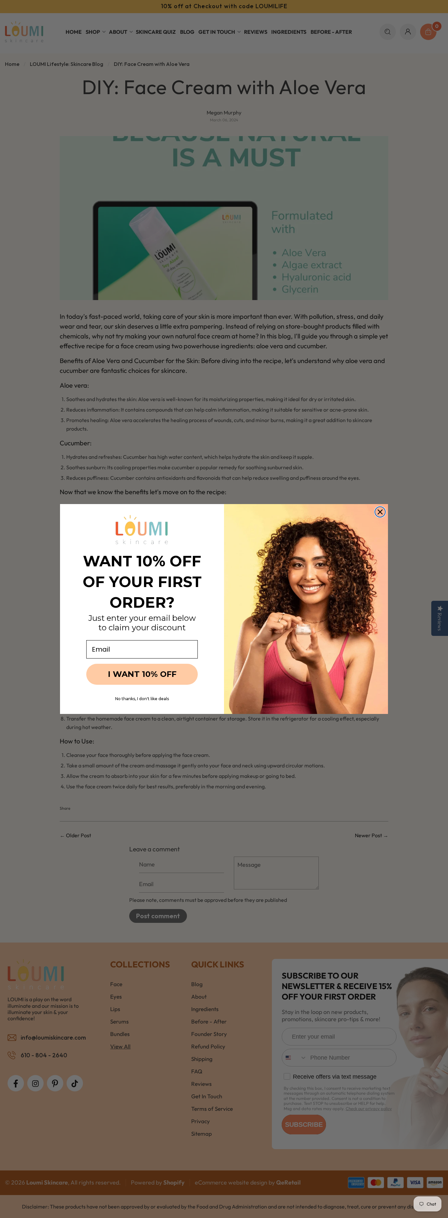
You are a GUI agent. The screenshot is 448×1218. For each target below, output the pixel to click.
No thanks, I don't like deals (142, 698)
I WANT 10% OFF (142, 674)
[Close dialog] (380, 512)
